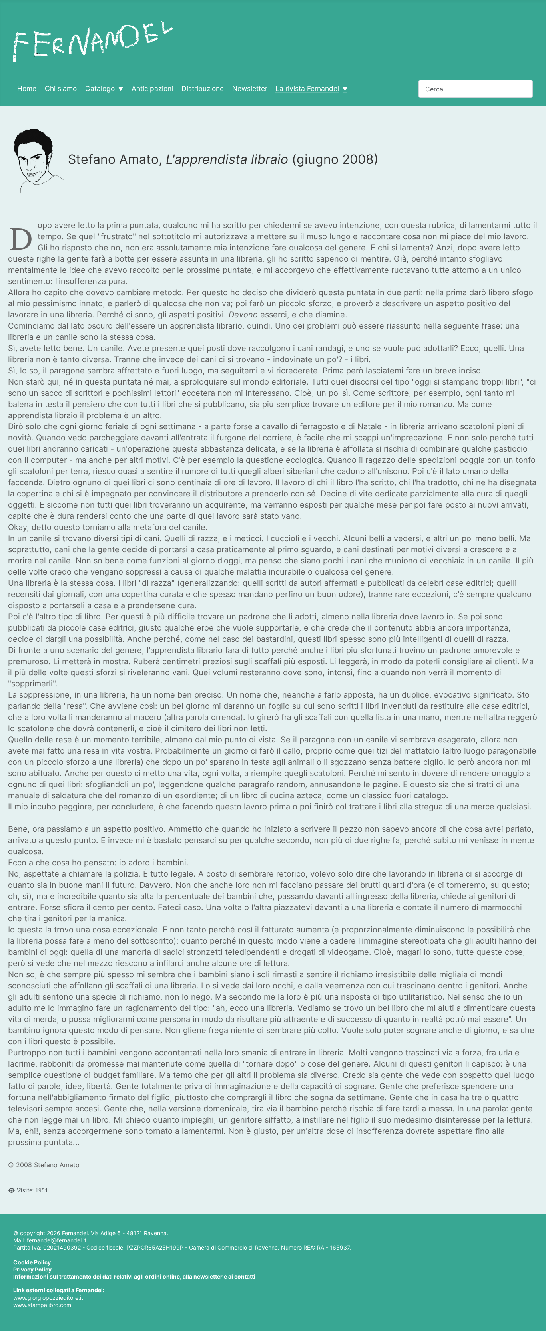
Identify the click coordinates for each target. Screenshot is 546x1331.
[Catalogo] (119, 89)
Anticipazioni (152, 89)
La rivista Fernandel (307, 89)
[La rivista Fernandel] (343, 89)
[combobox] (475, 89)
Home (26, 89)
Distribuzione (202, 89)
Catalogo (100, 89)
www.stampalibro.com (42, 1304)
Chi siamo (61, 89)
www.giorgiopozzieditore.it (48, 1297)
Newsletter (249, 89)
